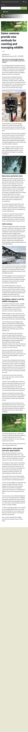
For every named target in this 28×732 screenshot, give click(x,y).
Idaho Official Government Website (10, 2)
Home (3, 51)
